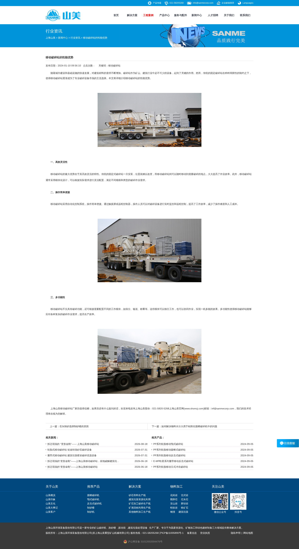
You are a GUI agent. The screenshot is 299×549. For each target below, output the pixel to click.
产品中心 (164, 15)
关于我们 (229, 15)
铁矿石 (184, 507)
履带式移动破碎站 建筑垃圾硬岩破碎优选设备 (72, 455)
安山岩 (174, 503)
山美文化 (50, 503)
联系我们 (245, 15)
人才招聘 (213, 15)
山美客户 (50, 511)
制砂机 (90, 511)
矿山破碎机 (100, 527)
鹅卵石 (174, 499)
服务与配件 (180, 15)
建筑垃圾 (183, 511)
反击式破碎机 (94, 503)
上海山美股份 (142, 408)
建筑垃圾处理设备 (137, 527)
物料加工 (176, 486)
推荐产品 (93, 486)
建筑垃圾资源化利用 (140, 499)
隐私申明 (236, 533)
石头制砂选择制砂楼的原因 (74, 426)
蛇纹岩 (174, 507)
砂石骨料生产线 (137, 495)
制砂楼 (90, 507)
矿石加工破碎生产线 (140, 503)
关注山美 (218, 486)
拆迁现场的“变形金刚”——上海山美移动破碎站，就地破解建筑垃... (83, 461)
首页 (116, 15)
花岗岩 (174, 495)
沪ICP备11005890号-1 (171, 533)
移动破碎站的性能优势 (95, 37)
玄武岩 (184, 495)
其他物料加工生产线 (140, 511)
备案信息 (192, 533)
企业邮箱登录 (228, 3)
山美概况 (50, 495)
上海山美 (50, 37)
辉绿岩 (184, 503)
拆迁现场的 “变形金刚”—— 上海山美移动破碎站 (73, 444)
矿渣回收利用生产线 (140, 507)
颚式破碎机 (93, 499)
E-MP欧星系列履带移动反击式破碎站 (173, 461)
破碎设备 (84, 78)
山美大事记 (52, 507)
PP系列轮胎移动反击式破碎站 (169, 455)
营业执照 (205, 533)
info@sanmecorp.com (203, 3)
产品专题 (157, 3)
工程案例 (148, 15)
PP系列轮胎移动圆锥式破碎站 (169, 449)
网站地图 (248, 533)
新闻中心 (197, 15)
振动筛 (122, 527)
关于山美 (52, 486)
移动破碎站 (114, 65)
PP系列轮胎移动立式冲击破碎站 (170, 466)
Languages (248, 3)
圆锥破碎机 (93, 495)
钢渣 (172, 511)
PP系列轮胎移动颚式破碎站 (168, 444)
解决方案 (132, 15)
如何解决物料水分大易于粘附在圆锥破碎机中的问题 (189, 426)
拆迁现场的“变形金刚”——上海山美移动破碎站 (72, 466)
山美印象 (50, 499)
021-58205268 (177, 3)
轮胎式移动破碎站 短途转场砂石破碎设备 (69, 449)
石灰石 (184, 499)
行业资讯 (75, 37)
